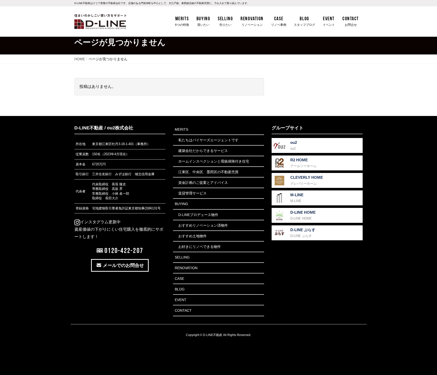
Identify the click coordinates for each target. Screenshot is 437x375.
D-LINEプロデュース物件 (198, 215)
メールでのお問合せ (123, 265)
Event (180, 300)
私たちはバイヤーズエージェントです (208, 140)
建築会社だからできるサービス (203, 151)
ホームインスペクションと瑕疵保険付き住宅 (213, 161)
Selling (182, 257)
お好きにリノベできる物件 (199, 247)
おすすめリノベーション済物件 (203, 225)
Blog (180, 289)
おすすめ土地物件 (192, 236)
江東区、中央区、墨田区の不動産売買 (208, 172)
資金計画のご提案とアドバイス (203, 183)
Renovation (186, 268)
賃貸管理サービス (192, 193)
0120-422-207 (123, 250)
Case (179, 279)
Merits (181, 129)
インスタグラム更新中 (100, 222)
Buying (181, 204)
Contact (183, 310)
